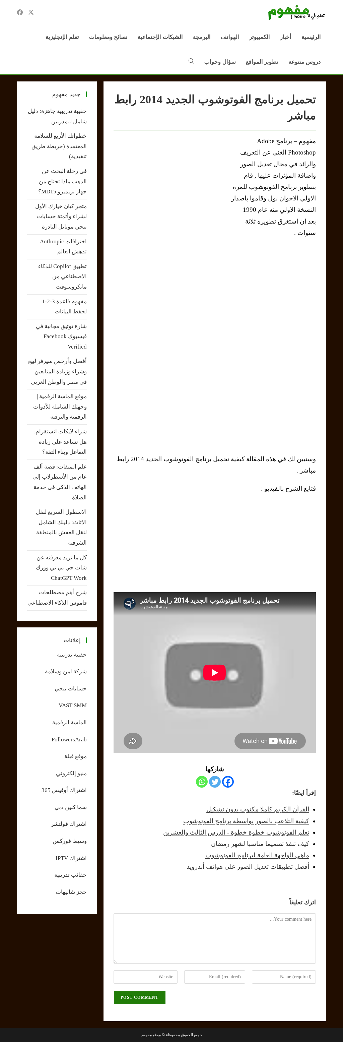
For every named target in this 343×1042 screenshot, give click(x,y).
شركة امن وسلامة (66, 671)
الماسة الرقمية (69, 722)
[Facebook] (228, 782)
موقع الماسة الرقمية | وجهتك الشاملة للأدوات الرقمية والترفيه (60, 406)
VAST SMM (73, 705)
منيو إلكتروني (71, 773)
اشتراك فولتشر (69, 824)
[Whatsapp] (202, 782)
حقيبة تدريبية (72, 655)
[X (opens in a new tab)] (31, 12)
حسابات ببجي (71, 688)
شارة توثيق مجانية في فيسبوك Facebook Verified (61, 336)
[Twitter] (215, 782)
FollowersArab (69, 739)
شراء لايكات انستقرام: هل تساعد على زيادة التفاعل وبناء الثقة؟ (60, 441)
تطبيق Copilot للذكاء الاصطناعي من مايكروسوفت (62, 276)
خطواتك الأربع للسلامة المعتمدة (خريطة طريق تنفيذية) (59, 146)
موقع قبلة (75, 756)
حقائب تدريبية (70, 875)
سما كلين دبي (71, 807)
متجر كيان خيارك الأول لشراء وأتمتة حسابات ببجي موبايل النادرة (61, 216)
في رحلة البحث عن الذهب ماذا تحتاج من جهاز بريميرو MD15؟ (62, 181)
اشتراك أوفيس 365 (64, 790)
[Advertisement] (170, 186)
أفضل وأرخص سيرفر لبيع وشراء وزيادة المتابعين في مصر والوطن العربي (57, 371)
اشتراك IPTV (71, 858)
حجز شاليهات (71, 892)
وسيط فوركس (70, 841)
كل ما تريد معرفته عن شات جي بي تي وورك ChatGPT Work (61, 567)
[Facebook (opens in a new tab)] (19, 12)
